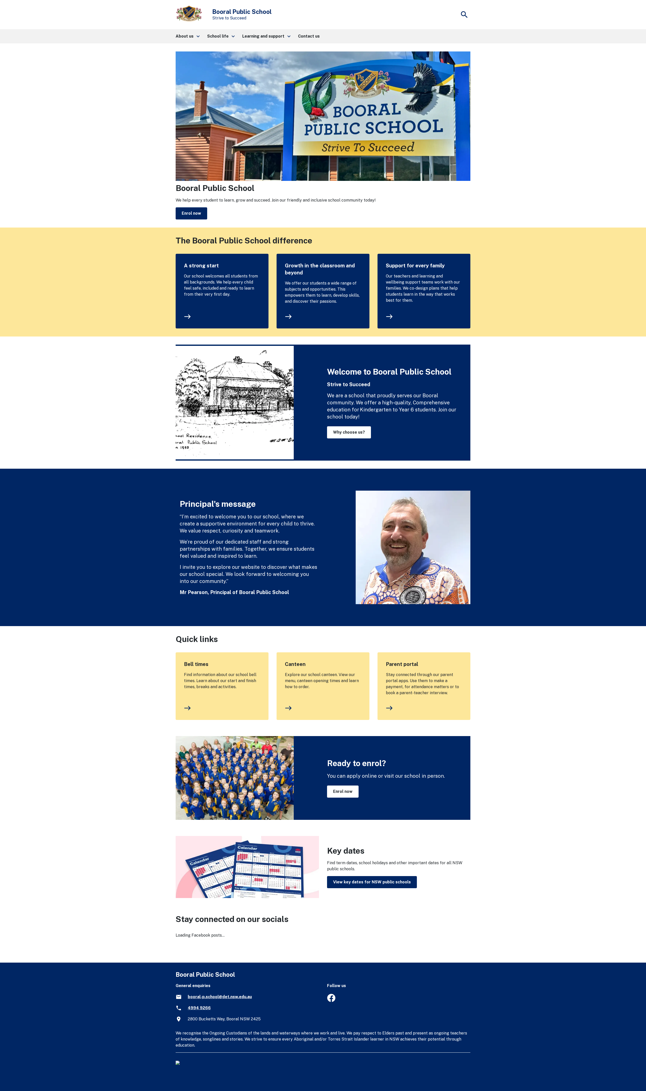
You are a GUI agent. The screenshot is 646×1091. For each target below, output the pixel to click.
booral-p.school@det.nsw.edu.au (220, 996)
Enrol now (191, 213)
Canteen (295, 664)
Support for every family (415, 266)
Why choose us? (349, 432)
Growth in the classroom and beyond (320, 269)
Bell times (196, 664)
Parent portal (402, 664)
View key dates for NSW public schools (372, 882)
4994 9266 (199, 1007)
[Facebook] (331, 1000)
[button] (187, 36)
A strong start (201, 266)
